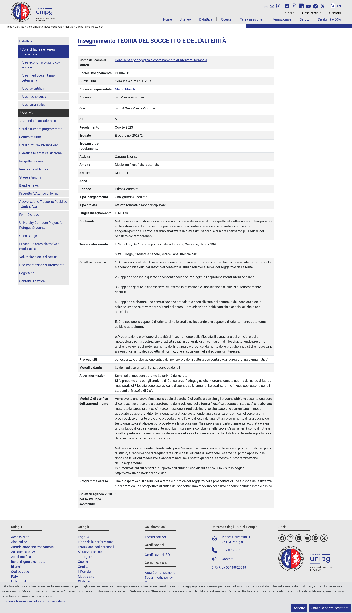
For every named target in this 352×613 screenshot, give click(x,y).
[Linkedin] (301, 5)
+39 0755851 (231, 550)
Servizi (304, 19)
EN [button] (339, 6)
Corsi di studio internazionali (39, 145)
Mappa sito (86, 576)
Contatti (335, 13)
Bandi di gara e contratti (28, 562)
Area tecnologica (34, 96)
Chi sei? (288, 13)
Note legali (19, 581)
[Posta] (272, 5)
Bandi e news (29, 185)
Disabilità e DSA (329, 19)
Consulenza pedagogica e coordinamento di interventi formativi (161, 60)
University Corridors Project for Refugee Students (41, 225)
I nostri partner (155, 537)
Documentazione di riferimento (41, 265)
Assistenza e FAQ (23, 552)
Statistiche (86, 581)
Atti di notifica (21, 557)
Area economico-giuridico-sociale (41, 64)
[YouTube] (308, 5)
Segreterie (26, 273)
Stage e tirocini (30, 177)
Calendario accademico (39, 121)
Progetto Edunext (32, 161)
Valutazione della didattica (38, 257)
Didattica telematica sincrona (40, 153)
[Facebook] (287, 5)
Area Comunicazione (160, 572)
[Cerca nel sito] (333, 5)
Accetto (299, 608)
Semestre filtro (30, 137)
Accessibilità (20, 537)
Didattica (205, 19)
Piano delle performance (95, 542)
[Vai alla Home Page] (33, 12)
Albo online (19, 542)
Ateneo (185, 19)
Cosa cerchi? (311, 13)
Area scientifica (33, 88)
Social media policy (159, 577)
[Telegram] (315, 5)
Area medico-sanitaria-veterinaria (38, 77)
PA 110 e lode (29, 215)
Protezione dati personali (96, 547)
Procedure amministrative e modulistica (39, 246)
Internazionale (280, 19)
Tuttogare (85, 557)
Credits (83, 567)
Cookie (83, 562)
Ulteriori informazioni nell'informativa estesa (33, 601)
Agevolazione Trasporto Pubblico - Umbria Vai (43, 204)
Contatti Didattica (32, 281)
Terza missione (251, 19)
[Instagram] (294, 5)
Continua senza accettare (329, 608)
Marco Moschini (126, 89)
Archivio (27, 113)
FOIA (14, 576)
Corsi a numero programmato (40, 129)
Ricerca (226, 19)
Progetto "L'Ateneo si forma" (39, 193)
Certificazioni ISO (157, 555)
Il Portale (84, 572)
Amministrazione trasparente (32, 547)
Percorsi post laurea (33, 169)
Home (167, 19)
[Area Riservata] (266, 5)
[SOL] (278, 5)
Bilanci (16, 567)
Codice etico (20, 572)
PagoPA (83, 537)
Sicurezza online (90, 552)
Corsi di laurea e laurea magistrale (38, 51)
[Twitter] (322, 5)
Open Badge (28, 236)
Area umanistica (33, 105)
